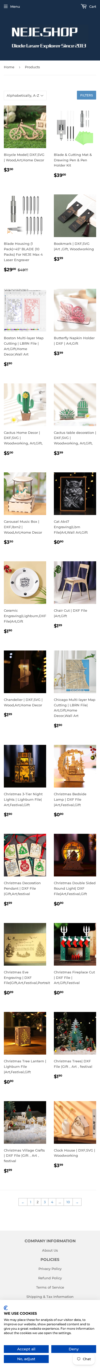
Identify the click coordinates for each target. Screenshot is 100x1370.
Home (9, 67)
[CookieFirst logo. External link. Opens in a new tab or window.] (6, 1308)
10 (68, 1202)
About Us (50, 1250)
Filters (86, 95)
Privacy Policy (50, 1269)
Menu (15, 6)
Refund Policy (50, 1278)
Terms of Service (50, 1287)
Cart (92, 6)
